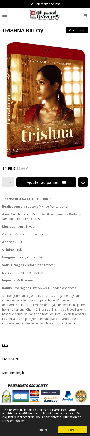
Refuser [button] (42, 430)
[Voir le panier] (85, 15)
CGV (5, 345)
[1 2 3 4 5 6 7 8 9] (8, 182)
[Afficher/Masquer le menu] (5, 15)
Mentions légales (14, 373)
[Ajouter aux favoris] (83, 182)
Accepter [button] (72, 430)
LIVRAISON (10, 359)
